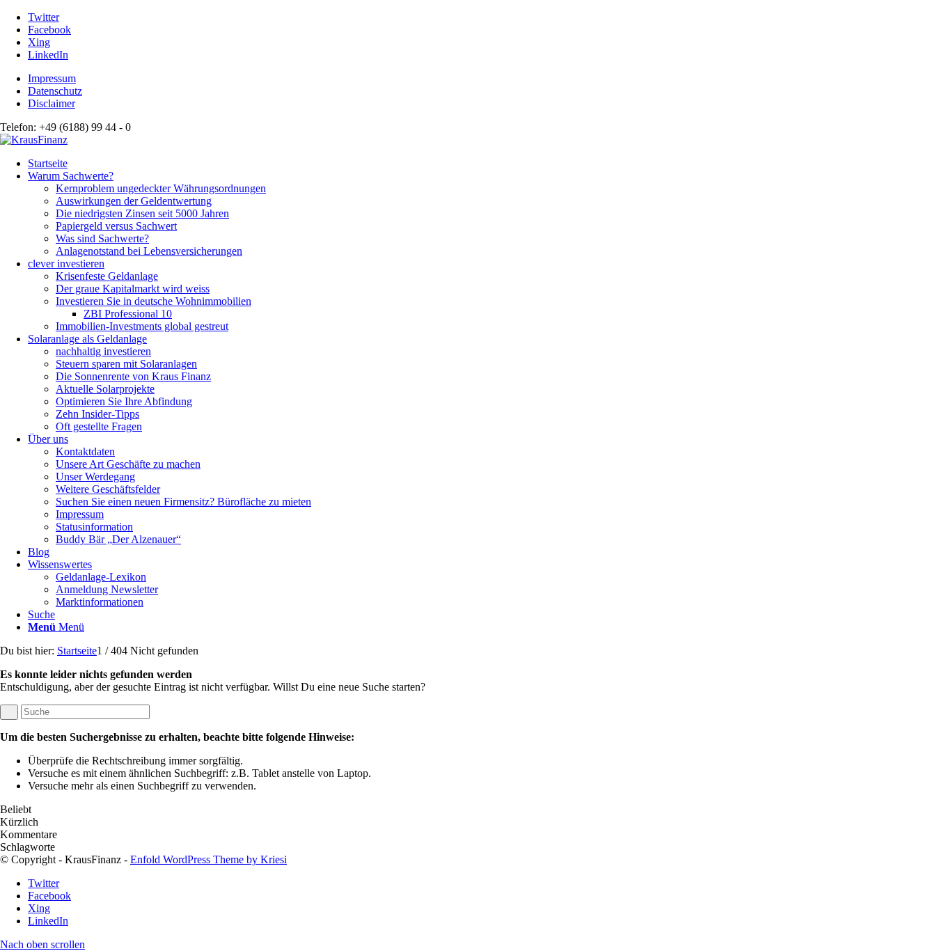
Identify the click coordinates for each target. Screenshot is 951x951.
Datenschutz (55, 91)
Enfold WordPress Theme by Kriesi (208, 859)
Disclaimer (51, 103)
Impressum (52, 78)
